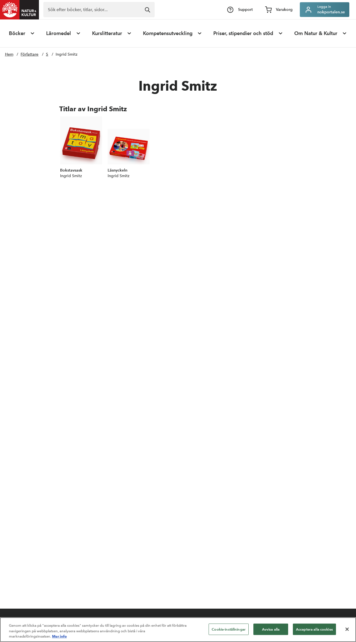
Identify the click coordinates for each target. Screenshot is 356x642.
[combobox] (99, 9)
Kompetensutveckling (167, 33)
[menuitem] (22, 33)
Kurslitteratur (107, 33)
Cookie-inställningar (229, 629)
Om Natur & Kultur (315, 33)
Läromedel (58, 33)
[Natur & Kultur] (19, 9)
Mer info (59, 636)
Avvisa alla (271, 629)
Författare (29, 54)
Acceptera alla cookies (314, 629)
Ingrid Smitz (66, 54)
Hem (9, 54)
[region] (178, 629)
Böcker (17, 33)
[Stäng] (347, 629)
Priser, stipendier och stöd (243, 33)
